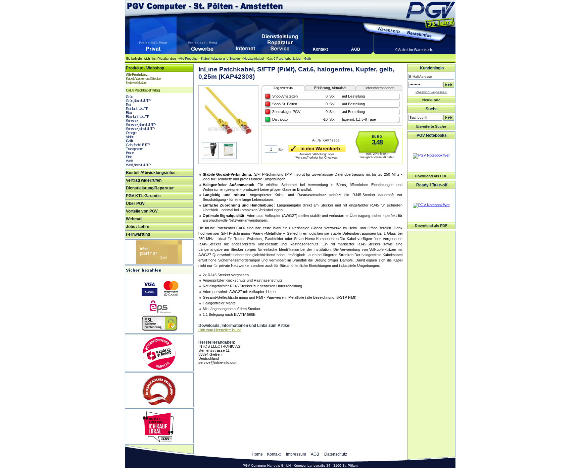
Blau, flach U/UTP (137, 117)
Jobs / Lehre (137, 226)
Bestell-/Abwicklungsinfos (151, 172)
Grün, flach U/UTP (138, 101)
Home (257, 454)
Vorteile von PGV (142, 211)
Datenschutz (335, 454)
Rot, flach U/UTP (137, 109)
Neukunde (431, 100)
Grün (129, 97)
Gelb (307, 58)
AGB (355, 49)
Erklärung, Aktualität (330, 88)
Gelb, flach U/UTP (138, 145)
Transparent (134, 149)
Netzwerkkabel (253, 58)
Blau (129, 113)
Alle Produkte (188, 58)
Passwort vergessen (431, 92)
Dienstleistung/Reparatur (150, 188)
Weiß (129, 161)
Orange (131, 133)
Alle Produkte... (136, 74)
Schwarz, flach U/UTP (140, 125)
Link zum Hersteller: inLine (219, 330)
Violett (129, 137)
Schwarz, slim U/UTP (140, 129)
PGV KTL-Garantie (143, 195)
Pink (129, 157)
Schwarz (132, 121)
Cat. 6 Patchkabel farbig (284, 58)
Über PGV (135, 203)
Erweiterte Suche (431, 126)
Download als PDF (431, 176)
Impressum (296, 454)
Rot (128, 105)
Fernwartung (138, 234)
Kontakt (320, 49)
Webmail (134, 219)
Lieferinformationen (379, 88)
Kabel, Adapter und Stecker (220, 58)
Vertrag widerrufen (143, 180)
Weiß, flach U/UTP (138, 165)
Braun (130, 153)
